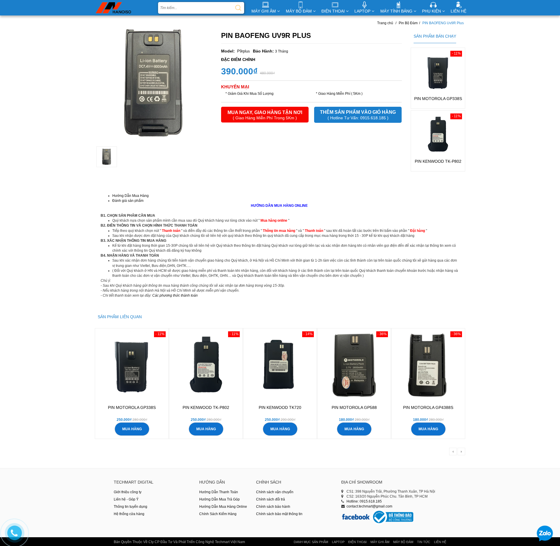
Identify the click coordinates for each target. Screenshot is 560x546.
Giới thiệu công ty (127, 492)
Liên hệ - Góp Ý (126, 499)
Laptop (338, 542)
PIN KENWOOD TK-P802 (438, 161)
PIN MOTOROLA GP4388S (428, 407)
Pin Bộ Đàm (408, 23)
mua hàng (132, 429)
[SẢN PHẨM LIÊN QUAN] (120, 312)
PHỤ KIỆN (432, 11)
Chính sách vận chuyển (274, 492)
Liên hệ (440, 542)
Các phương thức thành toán (175, 295)
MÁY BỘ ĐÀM (299, 11)
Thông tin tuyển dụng (130, 507)
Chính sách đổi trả (270, 499)
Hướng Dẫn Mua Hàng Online (223, 507)
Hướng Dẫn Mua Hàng (130, 196)
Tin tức (423, 542)
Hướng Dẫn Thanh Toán (218, 492)
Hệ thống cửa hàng (129, 514)
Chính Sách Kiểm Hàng (218, 514)
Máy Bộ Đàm (403, 542)
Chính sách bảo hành (273, 507)
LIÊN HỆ (458, 11)
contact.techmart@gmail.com (369, 506)
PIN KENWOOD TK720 (280, 407)
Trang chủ (385, 23)
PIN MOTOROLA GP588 (354, 407)
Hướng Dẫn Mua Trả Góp (219, 499)
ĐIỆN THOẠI (333, 11)
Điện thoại (357, 542)
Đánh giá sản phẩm (128, 201)
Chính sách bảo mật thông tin (279, 514)
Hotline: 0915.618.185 (364, 501)
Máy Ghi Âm (379, 542)
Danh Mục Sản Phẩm (311, 542)
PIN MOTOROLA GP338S (438, 98)
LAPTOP (363, 11)
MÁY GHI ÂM (264, 11)
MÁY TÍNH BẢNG (397, 11)
